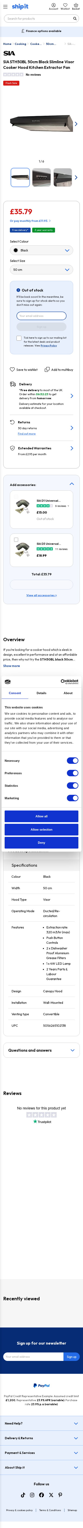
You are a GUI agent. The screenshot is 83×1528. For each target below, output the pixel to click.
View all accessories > (41, 595)
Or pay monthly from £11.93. (29, 221)
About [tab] (68, 693)
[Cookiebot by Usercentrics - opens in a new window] (60, 681)
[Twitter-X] (51, 1495)
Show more (11, 666)
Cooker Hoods (35, 44)
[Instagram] (32, 1495)
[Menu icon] (5, 7)
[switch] (72, 773)
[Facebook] (41, 1495)
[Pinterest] (60, 1495)
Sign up (42, 327)
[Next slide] (76, 124)
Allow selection (42, 829)
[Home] (20, 7)
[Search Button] (75, 18)
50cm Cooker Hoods (51, 44)
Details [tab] (42, 693)
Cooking (20, 44)
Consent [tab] (15, 693)
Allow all (41, 816)
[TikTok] (23, 1495)
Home (7, 44)
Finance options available (43, 31)
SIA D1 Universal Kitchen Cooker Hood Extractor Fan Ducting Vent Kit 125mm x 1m (52, 501)
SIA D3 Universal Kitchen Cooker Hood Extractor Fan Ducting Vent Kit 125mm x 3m (52, 544)
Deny (41, 842)
